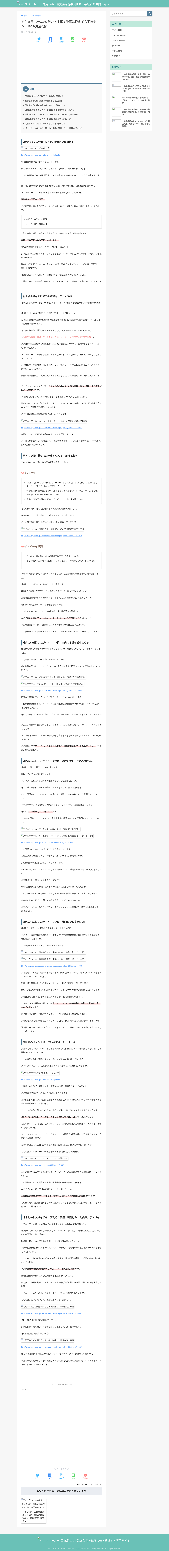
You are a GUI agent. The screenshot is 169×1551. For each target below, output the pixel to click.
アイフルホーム (119, 35)
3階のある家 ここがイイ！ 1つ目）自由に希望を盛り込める (49, 110)
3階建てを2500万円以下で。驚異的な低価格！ (44, 96)
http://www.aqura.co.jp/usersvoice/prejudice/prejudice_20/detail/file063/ (51, 690)
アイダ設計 (117, 30)
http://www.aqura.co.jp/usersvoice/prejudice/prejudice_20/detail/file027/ (51, 428)
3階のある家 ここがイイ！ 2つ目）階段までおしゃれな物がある (51, 114)
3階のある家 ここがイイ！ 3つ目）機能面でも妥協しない (48, 119)
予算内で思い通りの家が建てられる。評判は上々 (45, 105)
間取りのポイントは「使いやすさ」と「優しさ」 (45, 124)
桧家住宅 (116, 56)
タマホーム (117, 46)
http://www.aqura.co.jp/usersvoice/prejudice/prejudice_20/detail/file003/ (51, 966)
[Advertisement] (61, 62)
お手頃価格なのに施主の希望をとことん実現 (43, 101)
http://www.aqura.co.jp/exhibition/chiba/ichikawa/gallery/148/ (47, 842)
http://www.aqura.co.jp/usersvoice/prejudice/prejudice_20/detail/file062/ (51, 536)
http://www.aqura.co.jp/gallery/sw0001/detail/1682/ (42, 1165)
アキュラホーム (95, 1484)
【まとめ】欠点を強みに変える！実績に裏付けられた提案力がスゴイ (53, 128)
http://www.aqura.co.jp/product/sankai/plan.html (41, 155)
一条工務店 (117, 51)
